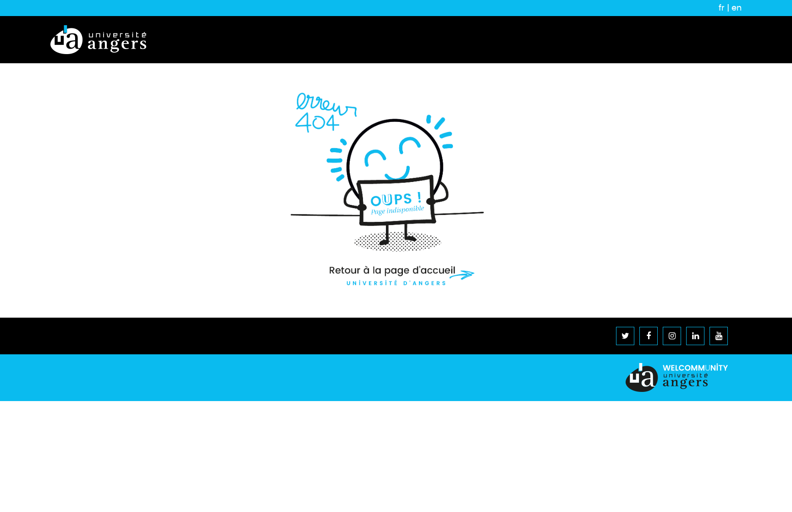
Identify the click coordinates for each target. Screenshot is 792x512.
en (737, 7)
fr (722, 7)
